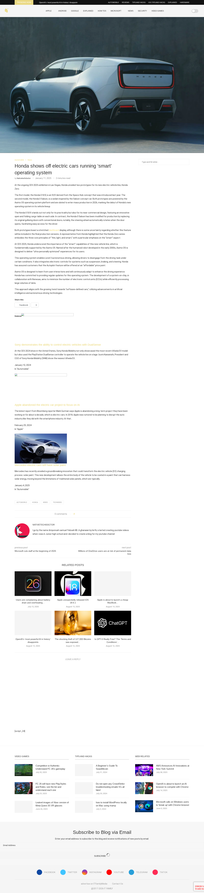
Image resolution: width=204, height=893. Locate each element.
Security (142, 11)
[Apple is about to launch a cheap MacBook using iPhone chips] (112, 583)
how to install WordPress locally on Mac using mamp (111, 804)
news (45, 502)
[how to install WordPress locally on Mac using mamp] (84, 807)
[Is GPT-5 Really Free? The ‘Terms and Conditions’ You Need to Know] (112, 623)
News (130, 11)
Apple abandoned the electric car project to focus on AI (47, 404)
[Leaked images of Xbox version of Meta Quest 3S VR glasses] (24, 807)
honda (35, 502)
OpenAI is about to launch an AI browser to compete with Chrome (172, 785)
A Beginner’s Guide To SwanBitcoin (107, 767)
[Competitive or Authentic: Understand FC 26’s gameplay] (24, 770)
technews (57, 502)
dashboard (54, 230)
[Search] (185, 11)
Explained (172, 2)
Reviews (125, 2)
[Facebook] (173, 11)
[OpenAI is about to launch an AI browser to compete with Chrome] (144, 788)
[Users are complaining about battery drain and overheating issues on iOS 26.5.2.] (33, 583)
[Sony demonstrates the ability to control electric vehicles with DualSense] (47, 315)
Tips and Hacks (138, 2)
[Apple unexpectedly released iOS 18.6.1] (73, 583)
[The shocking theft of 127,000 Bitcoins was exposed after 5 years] (73, 623)
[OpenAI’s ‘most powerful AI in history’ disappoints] (33, 623)
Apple (49, 11)
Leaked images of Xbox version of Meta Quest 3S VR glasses (52, 804)
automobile (22, 502)
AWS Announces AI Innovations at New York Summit (172, 767)
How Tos (102, 11)
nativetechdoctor (24, 178)
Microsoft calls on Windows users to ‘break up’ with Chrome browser (172, 803)
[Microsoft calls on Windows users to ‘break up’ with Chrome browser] (144, 806)
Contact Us (117, 884)
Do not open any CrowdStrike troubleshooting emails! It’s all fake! (110, 786)
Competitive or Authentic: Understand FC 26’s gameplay (50, 767)
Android (62, 11)
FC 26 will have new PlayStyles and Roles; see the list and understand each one (51, 786)
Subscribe (100, 856)
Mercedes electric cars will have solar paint (40, 465)
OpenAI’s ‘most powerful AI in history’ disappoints (59, 2)
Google (75, 11)
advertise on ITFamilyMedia (94, 884)
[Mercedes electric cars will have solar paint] (41, 435)
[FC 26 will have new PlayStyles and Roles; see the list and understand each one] (24, 788)
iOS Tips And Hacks (156, 2)
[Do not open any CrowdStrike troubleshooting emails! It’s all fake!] (84, 788)
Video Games (157, 11)
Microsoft (116, 11)
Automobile (113, 2)
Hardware (184, 2)
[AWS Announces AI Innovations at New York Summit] (144, 770)
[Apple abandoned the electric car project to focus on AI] (41, 375)
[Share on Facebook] (78, 514)
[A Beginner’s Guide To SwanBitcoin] (84, 770)
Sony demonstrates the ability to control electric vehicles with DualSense (58, 344)
